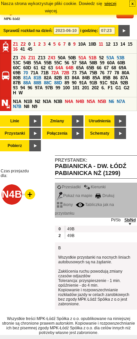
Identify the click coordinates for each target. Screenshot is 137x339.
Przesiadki (71, 187)
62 (43, 67)
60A (111, 62)
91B (93, 82)
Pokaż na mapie (77, 195)
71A (34, 72)
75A (83, 72)
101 (75, 87)
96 (30, 87)
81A (27, 77)
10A (82, 44)
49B (70, 229)
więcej (110, 3)
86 (115, 77)
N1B (28, 101)
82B (58, 77)
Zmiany (57, 121)
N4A (69, 101)
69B (17, 72)
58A (83, 62)
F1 (110, 87)
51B (92, 57)
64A (59, 67)
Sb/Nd (130, 220)
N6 (111, 101)
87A (124, 77)
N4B (80, 101)
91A (83, 82)
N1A (17, 101)
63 (50, 67)
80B (17, 77)
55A (37, 62)
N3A (47, 101)
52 (101, 57)
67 (106, 67)
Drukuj (107, 195)
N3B (58, 101)
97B (49, 87)
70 (25, 72)
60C (17, 67)
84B (86, 77)
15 (130, 44)
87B (17, 82)
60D (27, 67)
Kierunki (98, 187)
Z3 (15, 57)
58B (93, 62)
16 (15, 49)
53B (120, 57)
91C (103, 82)
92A (114, 82)
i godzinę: (89, 30)
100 (66, 87)
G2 (126, 87)
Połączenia (57, 133)
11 (101, 44)
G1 (118, 87)
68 (113, 67)
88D (58, 82)
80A (125, 72)
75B (93, 72)
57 (74, 62)
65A (80, 67)
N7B (17, 106)
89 (67, 82)
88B (37, 82)
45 (30, 49)
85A (96, 77)
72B (65, 72)
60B (121, 62)
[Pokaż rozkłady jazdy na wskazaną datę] (124, 30)
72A (55, 72)
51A (82, 57)
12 (108, 44)
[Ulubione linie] (28, 194)
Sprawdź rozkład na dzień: (28, 30)
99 (58, 87)
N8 (26, 106)
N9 (34, 106)
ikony (68, 204)
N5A (91, 101)
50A (62, 57)
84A (75, 77)
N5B (102, 101)
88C (48, 82)
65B (90, 67)
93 (15, 87)
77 (109, 72)
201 (85, 87)
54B (27, 62)
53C (17, 62)
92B (124, 82)
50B (72, 57)
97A (39, 87)
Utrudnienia (100, 121)
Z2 (23, 44)
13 (115, 44)
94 (22, 87)
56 (67, 62)
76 (102, 72)
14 (122, 44)
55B (48, 62)
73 (74, 72)
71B (45, 72)
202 (95, 87)
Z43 (51, 57)
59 (102, 62)
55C (58, 62)
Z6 (23, 57)
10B (92, 44)
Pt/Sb (116, 220)
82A (48, 77)
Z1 (15, 44)
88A (27, 82)
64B (69, 67)
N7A (121, 101)
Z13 (41, 57)
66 (99, 67)
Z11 (31, 57)
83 (67, 77)
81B (37, 77)
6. (103, 87)
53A (110, 57)
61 (36, 67)
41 (22, 49)
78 (116, 72)
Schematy (99, 133)
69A (122, 67)
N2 (37, 101)
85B (106, 77)
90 (74, 82)
